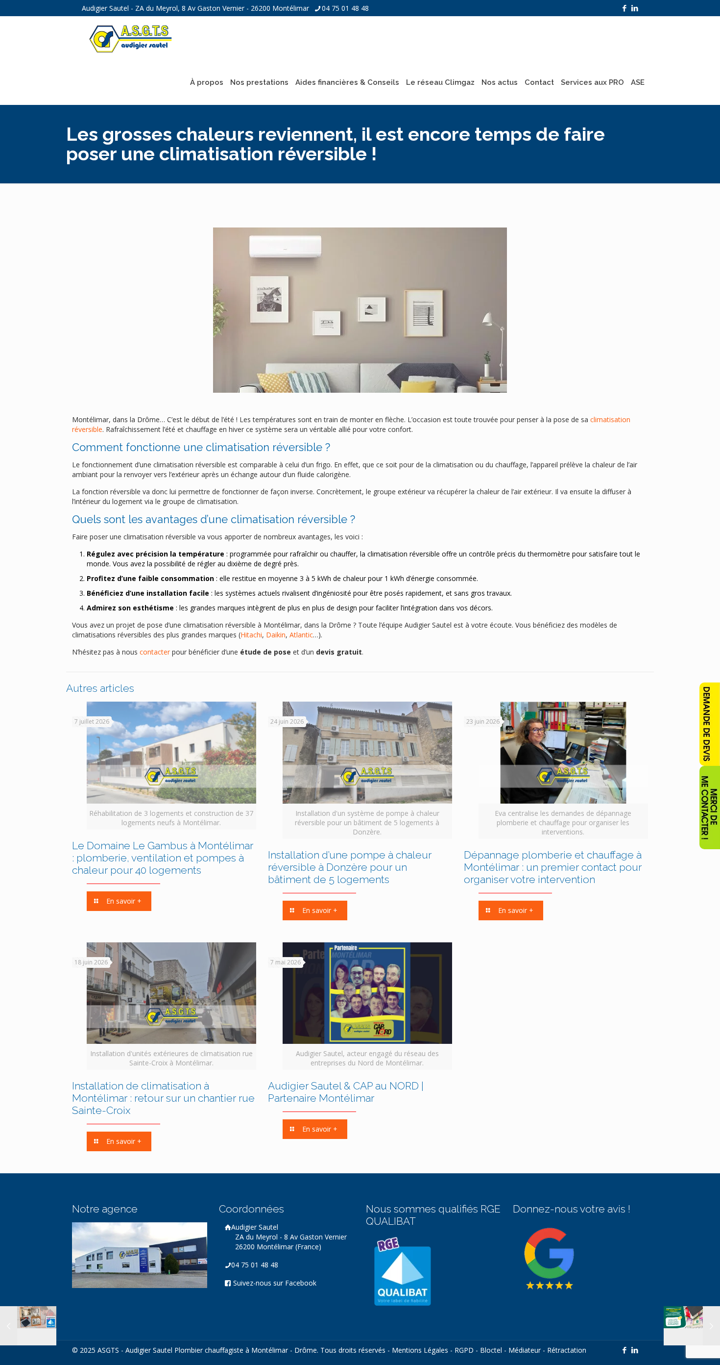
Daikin (276, 634)
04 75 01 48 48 (345, 8)
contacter (155, 652)
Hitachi (251, 634)
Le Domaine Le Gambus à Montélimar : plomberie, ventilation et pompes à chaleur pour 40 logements (162, 857)
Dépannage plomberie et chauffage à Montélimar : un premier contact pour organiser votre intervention (553, 867)
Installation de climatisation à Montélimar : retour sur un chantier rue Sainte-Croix (163, 1098)
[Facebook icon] (624, 8)
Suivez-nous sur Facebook (273, 1283)
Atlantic (301, 634)
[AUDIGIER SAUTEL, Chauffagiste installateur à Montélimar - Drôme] (131, 38)
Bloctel (491, 1350)
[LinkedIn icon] (634, 8)
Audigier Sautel (289, 1236)
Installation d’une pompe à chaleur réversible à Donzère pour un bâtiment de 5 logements (350, 867)
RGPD (464, 1350)
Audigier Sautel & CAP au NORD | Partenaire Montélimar (346, 1092)
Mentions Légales (420, 1350)
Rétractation (566, 1350)
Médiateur (524, 1350)
